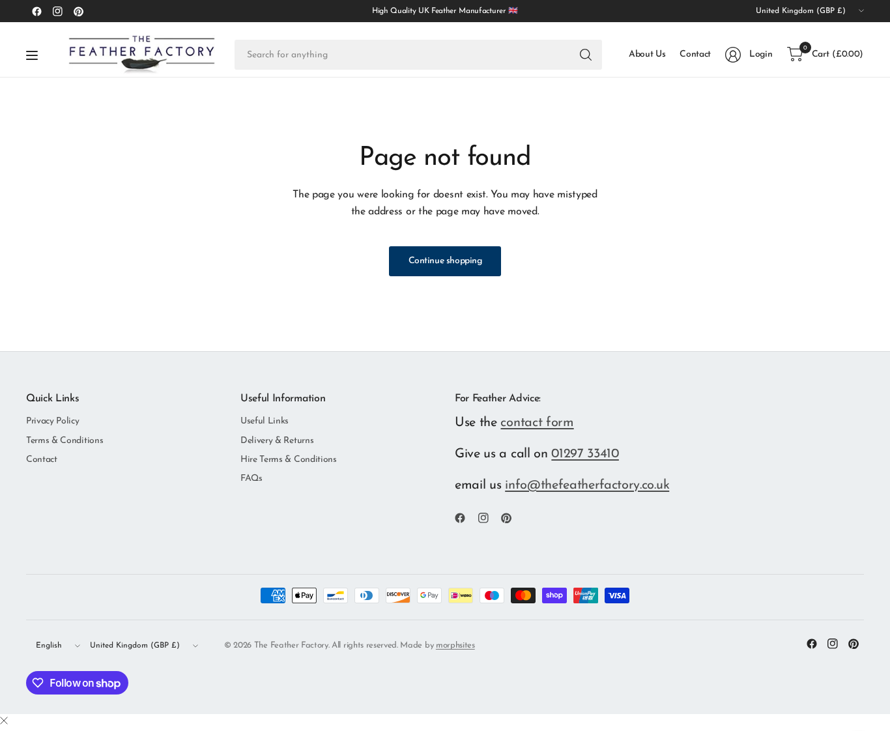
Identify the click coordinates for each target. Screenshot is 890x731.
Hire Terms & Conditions (288, 460)
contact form (536, 422)
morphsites (455, 645)
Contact (41, 460)
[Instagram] (57, 11)
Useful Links (264, 421)
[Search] (585, 55)
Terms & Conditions (64, 441)
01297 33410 (585, 454)
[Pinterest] (78, 11)
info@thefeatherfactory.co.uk (587, 485)
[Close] (4, 722)
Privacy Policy (52, 421)
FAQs (251, 478)
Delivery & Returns (276, 441)
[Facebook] (36, 11)
